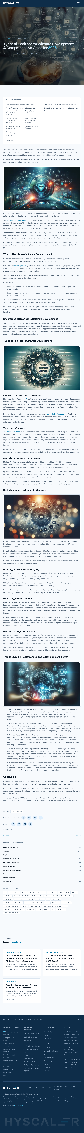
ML (48, 899)
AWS (53, 902)
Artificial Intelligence (24, 899)
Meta (42, 899)
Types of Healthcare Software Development (20, 108)
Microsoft (7, 895)
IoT (37, 899)
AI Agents (30, 909)
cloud (39, 909)
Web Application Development (25, 895)
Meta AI (46, 909)
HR (58, 902)
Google (24, 892)
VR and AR (53, 749)
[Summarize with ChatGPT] (23, 818)
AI (51, 233)
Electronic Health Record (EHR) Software (11, 113)
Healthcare (22, 39)
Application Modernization (14, 909)
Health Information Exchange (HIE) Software (31, 120)
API (53, 909)
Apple (40, 895)
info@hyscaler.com (70, 1037)
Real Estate (66, 902)
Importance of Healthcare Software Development (60, 104)
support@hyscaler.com (71, 1043)
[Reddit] (30, 824)
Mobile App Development (13, 902)
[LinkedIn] (25, 824)
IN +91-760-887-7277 (71, 1034)
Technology (56, 899)
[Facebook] (13, 824)
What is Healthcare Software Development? (20, 104)
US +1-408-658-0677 (71, 1031)
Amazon (24, 906)
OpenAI (61, 892)
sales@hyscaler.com (70, 1040)
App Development (66, 895)
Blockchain (8, 899)
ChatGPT (74, 892)
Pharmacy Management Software (10, 134)
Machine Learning (51, 895)
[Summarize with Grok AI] (41, 818)
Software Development (37, 892)
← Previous (7, 835)
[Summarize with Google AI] (35, 818)
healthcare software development (19, 220)
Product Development (11, 906)
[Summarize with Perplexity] (29, 818)
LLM (67, 892)
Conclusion (9, 140)
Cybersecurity (35, 906)
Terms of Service (70, 1086)
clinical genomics (20, 266)
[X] (36, 1087)
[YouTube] (49, 1087)
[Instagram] (30, 1087)
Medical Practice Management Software (11, 120)
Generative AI (14, 892)
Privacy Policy (58, 1086)
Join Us (46, 1071)
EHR (25, 399)
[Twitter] (19, 824)
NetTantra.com (18, 1105)
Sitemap (56, 1089)
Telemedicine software (12, 432)
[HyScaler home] (11, 3)
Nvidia (47, 902)
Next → (78, 835)
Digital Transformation (33, 902)
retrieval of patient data (56, 414)
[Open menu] (78, 3)
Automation (61, 909)
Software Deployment (11, 913)
